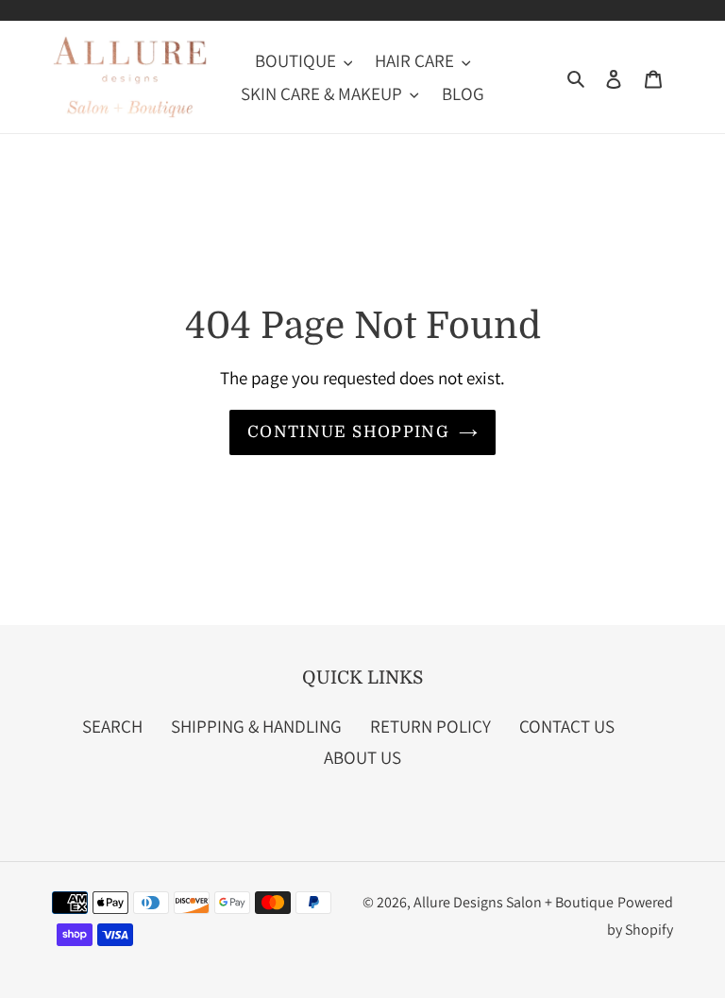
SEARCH (112, 726)
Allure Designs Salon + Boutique (513, 902)
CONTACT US (567, 726)
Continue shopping (348, 432)
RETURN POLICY (430, 726)
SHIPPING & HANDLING (256, 726)
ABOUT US (362, 757)
